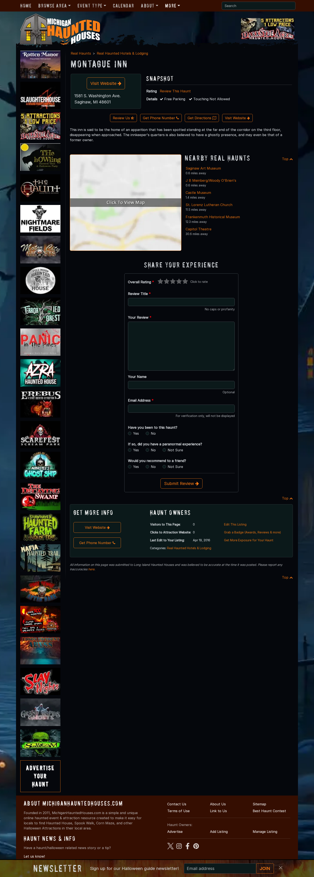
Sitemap (259, 804)
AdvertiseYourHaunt (40, 776)
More (170, 6)
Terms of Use (178, 811)
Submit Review (179, 483)
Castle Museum (198, 192)
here (91, 569)
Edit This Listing (235, 524)
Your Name (137, 377)
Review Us (122, 118)
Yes (136, 433)
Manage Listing (265, 831)
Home (25, 6)
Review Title (139, 294)
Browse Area (52, 6)
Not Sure (175, 450)
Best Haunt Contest (269, 811)
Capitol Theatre (198, 229)
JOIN (265, 868)
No (153, 433)
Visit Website (104, 83)
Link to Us (218, 811)
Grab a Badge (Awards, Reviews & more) (252, 532)
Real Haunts (81, 53)
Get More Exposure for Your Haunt (248, 540)
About (148, 6)
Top (285, 159)
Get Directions (200, 118)
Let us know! (34, 856)
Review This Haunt (175, 91)
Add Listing (219, 831)
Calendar (123, 6)
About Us (218, 804)
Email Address (141, 400)
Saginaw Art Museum (203, 168)
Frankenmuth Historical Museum (213, 217)
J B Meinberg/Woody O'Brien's (211, 180)
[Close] (280, 867)
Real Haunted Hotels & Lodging (122, 53)
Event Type (90, 6)
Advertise (175, 831)
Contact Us (176, 804)
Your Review (139, 317)
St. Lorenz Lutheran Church (209, 205)
